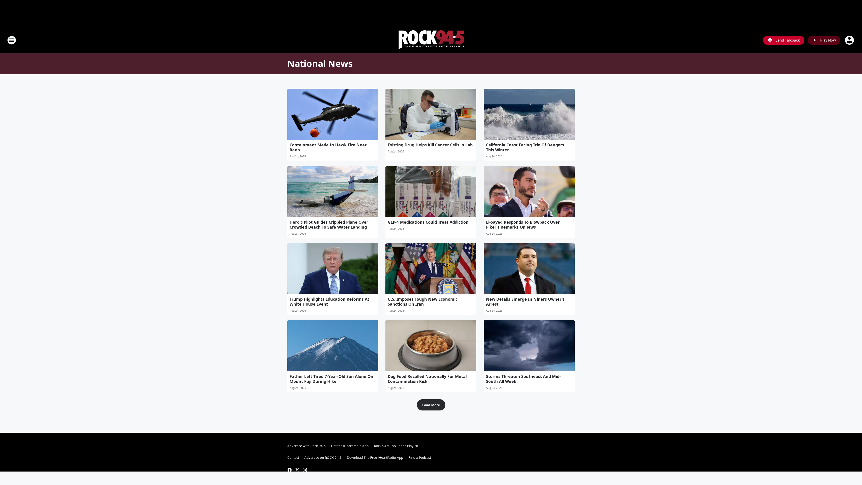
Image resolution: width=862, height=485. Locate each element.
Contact (293, 457)
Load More (431, 405)
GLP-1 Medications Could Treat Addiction (428, 222)
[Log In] (850, 40)
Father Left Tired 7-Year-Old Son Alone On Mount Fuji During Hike (331, 379)
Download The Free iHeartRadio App (375, 457)
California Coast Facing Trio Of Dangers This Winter (525, 147)
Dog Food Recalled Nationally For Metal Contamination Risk (427, 379)
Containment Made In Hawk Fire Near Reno (328, 147)
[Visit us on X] (297, 470)
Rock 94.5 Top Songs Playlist (396, 445)
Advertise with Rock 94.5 (306, 445)
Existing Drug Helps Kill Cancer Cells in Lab (430, 144)
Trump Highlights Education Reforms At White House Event (329, 301)
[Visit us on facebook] (289, 470)
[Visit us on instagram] (305, 470)
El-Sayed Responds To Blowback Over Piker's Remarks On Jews (523, 224)
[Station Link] (431, 40)
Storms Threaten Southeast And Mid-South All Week (523, 379)
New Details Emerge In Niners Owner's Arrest (525, 301)
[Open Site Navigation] (11, 40)
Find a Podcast (420, 457)
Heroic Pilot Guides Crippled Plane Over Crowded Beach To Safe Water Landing (329, 224)
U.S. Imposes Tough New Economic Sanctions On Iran (422, 301)
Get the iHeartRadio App (350, 445)
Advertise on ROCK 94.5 (322, 457)
